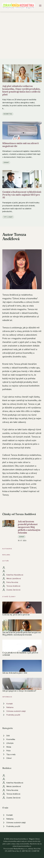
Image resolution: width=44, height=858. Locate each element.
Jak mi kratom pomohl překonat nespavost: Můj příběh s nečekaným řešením (29, 527)
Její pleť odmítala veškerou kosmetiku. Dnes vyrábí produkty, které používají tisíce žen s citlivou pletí (21, 90)
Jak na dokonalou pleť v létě (14, 673)
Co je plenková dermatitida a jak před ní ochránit (20, 653)
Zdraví (6, 162)
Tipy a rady (8, 217)
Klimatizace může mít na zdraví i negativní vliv (20, 145)
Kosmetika (8, 114)
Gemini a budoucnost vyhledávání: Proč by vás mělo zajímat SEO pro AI (21, 194)
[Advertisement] (22, 35)
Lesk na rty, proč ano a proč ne (16, 614)
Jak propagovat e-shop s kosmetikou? (19, 691)
